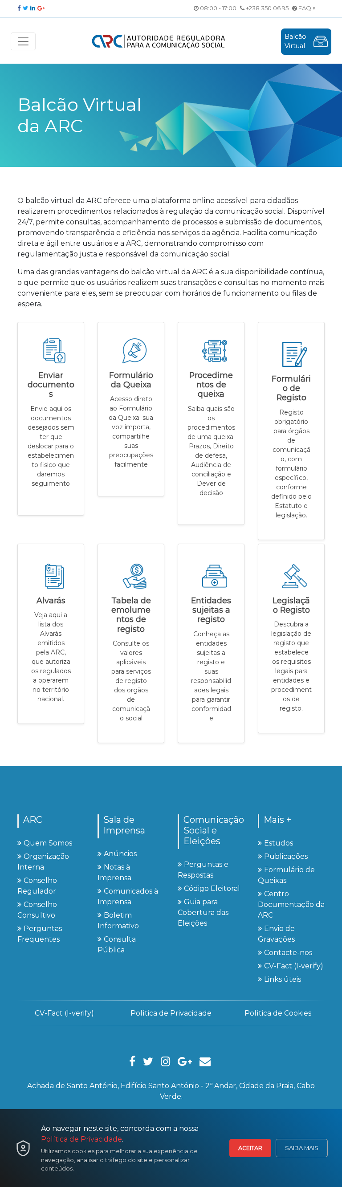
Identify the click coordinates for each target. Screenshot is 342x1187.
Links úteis (282, 979)
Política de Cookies (277, 1013)
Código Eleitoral (212, 888)
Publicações (286, 856)
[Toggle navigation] (23, 41)
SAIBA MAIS (301, 1148)
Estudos (278, 843)
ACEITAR (250, 1148)
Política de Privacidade (81, 1139)
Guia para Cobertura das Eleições (203, 912)
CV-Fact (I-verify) (293, 966)
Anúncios (120, 854)
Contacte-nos (288, 952)
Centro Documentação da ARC (291, 904)
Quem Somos (48, 843)
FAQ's (306, 8)
